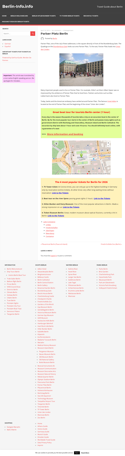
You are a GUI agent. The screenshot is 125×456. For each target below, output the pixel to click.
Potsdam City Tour (14, 306)
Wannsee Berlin (43, 415)
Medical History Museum (47, 345)
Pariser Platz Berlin (44, 385)
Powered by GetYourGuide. (12, 58)
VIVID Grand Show (13, 287)
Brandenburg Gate (60, 46)
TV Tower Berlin (43, 409)
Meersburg (50, 233)
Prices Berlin (11, 284)
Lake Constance (49, 222)
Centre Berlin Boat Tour (17, 275)
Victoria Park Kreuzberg (107, 285)
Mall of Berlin (12, 430)
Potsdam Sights (12, 303)
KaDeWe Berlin (43, 332)
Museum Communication (47, 369)
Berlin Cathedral (44, 280)
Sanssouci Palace (13, 311)
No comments (56, 30)
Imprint (40, 445)
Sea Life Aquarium (44, 396)
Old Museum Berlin (46, 357)
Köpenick (41, 334)
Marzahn (41, 342)
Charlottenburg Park (106, 274)
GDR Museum (43, 318)
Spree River (72, 274)
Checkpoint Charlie (44, 299)
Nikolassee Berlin (74, 293)
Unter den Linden (44, 412)
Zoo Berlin (41, 418)
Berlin (55, 38)
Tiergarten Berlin (13, 314)
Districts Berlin (12, 289)
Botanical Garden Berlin (46, 288)
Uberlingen (50, 230)
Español (8, 46)
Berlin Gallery (42, 285)
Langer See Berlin (74, 277)
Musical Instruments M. (46, 366)
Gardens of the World (46, 304)
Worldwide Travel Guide (46, 440)
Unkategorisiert (68, 30)
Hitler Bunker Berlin (45, 329)
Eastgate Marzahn (13, 427)
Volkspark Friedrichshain (108, 288)
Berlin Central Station (45, 282)
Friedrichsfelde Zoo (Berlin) (111, 244)
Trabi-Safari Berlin (13, 279)
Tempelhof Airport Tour (46, 401)
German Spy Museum (46, 315)
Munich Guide (43, 434)
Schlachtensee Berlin (76, 288)
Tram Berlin (11, 300)
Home (4, 16)
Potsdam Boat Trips (14, 309)
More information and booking (65, 134)
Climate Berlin (12, 292)
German (8, 44)
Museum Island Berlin (46, 348)
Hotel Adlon (111, 101)
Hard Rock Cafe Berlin (46, 326)
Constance (50, 236)
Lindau (48, 225)
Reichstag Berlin (43, 393)
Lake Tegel (72, 282)
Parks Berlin (103, 269)
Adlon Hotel (42, 269)
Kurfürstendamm (44, 337)
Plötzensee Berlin (74, 285)
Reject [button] (77, 453)
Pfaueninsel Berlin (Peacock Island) (54, 244)
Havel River (72, 272)
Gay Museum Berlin (45, 307)
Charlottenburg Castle (46, 296)
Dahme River (73, 269)
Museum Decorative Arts (47, 371)
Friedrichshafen (52, 227)
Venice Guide (42, 429)
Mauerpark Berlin (105, 280)
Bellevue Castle (43, 277)
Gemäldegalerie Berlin (46, 310)
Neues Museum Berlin (47, 354)
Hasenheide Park (105, 277)
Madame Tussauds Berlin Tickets (15, 21)
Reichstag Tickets (90, 16)
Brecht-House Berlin (45, 293)
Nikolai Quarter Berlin (46, 377)
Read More (85, 453)
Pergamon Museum (46, 351)
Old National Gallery (46, 360)
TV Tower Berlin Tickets (69, 16)
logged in (53, 256)
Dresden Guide (43, 437)
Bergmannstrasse (44, 274)
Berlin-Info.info (17, 6)
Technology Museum (45, 399)
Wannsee (71, 296)
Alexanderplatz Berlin (45, 272)
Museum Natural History (47, 374)
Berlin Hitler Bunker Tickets (44, 16)
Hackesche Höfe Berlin (46, 321)
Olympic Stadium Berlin (46, 379)
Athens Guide (43, 426)
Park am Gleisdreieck (106, 282)
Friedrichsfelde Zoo (45, 302)
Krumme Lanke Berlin (76, 291)
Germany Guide (43, 432)
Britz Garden (103, 272)
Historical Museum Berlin (47, 312)
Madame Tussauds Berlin (47, 340)
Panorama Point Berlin (46, 382)
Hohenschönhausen (45, 390)
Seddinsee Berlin (74, 280)
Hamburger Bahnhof (45, 323)
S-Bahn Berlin (12, 298)
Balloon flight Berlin (14, 281)
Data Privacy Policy (44, 442)
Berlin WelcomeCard (19, 16)
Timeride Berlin (43, 407)
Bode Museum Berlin (46, 362)
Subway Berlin (12, 295)
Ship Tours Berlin (13, 272)
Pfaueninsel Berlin (44, 388)
